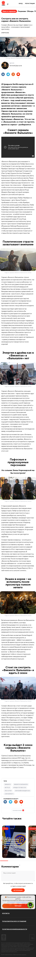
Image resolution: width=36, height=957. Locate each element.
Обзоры (30, 11)
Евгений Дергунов (16, 65)
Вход (21, 3)
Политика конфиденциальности (14, 929)
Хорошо (18, 906)
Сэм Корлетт (9, 794)
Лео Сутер (8, 790)
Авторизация (18, 890)
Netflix (7, 787)
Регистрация (30, 3)
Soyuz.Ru (3, 3)
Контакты (6, 913)
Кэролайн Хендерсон (22, 790)
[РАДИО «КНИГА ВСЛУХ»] (30, 905)
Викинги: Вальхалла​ (21, 784)
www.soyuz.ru (27, 942)
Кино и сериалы (9, 11)
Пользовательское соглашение (14, 921)
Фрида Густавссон (19, 787)
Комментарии (18, 810)
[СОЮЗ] (3, 937)
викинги (8, 784)
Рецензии (22, 11)
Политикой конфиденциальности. (18, 902)
